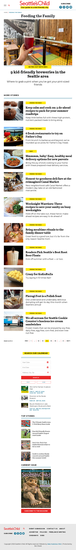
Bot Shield (38, 546)
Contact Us (52, 529)
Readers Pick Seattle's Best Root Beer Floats (46, 253)
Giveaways (33, 535)
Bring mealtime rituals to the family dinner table (45, 231)
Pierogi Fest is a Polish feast (44, 296)
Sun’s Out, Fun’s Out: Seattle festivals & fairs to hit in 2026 (41, 444)
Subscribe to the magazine (36, 511)
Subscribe (65, 4)
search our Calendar (36, 353)
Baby (31, 151)
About (62, 529)
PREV (26, 341)
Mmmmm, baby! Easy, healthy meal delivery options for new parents (49, 157)
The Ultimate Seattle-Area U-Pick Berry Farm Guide (41, 423)
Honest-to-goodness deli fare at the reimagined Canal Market (48, 180)
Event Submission (37, 529)
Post (28, 382)
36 (55, 341)
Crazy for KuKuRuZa (39, 274)
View (43, 382)
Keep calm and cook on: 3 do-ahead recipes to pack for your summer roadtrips (48, 110)
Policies (43, 532)
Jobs (42, 535)
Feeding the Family (36, 103)
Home (5, 12)
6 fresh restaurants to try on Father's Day (44, 134)
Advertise (33, 532)
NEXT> (69, 341)
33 (42, 341)
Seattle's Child (20, 544)
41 (63, 341)
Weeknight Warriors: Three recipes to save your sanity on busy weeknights (48, 207)
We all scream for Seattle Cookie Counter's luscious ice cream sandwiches (47, 321)
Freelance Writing (57, 532)
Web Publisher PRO (54, 544)
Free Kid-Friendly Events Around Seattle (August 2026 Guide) (41, 433)
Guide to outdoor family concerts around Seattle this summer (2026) (40, 456)
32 (38, 341)
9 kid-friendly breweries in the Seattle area (38, 74)
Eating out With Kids (38, 67)
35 (51, 341)
